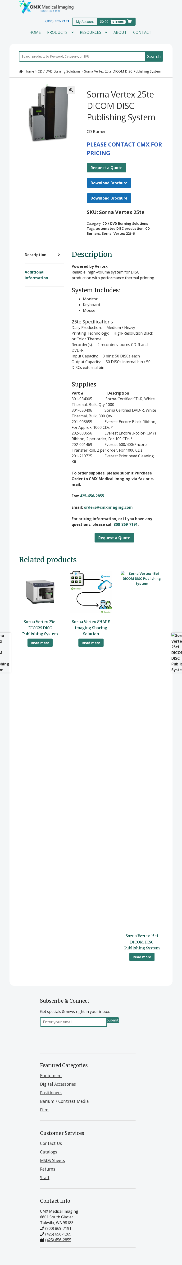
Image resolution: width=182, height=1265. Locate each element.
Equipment (51, 1075)
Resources (90, 32)
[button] (71, 90)
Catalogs (48, 1152)
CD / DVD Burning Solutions (59, 71)
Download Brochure (109, 183)
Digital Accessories (58, 1084)
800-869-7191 (126, 524)
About (120, 32)
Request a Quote (107, 167)
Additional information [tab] (36, 274)
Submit (113, 1020)
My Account (85, 21)
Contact (142, 32)
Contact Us (51, 1143)
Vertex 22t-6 (124, 233)
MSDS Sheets (52, 1160)
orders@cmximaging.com (108, 507)
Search (154, 56)
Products (57, 32)
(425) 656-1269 (58, 1234)
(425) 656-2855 (58, 1239)
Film (44, 1110)
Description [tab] (35, 254)
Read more (40, 642)
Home (35, 32)
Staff (44, 1177)
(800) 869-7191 (57, 21)
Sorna (107, 233)
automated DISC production (119, 228)
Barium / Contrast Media (64, 1101)
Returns (47, 1169)
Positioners (51, 1092)
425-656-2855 (92, 495)
